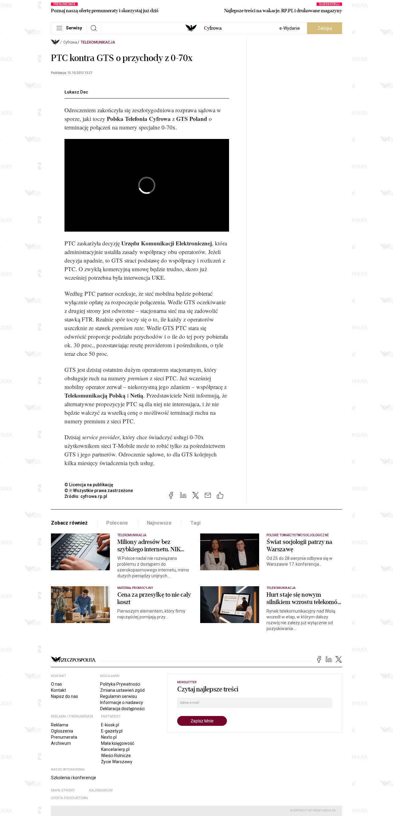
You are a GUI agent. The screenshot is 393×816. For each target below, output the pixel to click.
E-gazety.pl (112, 731)
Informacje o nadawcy (121, 702)
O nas (56, 684)
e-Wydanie (289, 28)
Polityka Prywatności (120, 684)
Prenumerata (64, 737)
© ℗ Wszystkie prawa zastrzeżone (98, 490)
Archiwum (61, 743)
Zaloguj (324, 28)
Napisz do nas (64, 696)
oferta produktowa (69, 798)
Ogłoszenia (62, 731)
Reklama (59, 724)
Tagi (195, 523)
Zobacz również (69, 523)
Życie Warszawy (116, 761)
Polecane (117, 523)
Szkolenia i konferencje (73, 777)
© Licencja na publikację (89, 484)
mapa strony (63, 790)
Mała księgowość (117, 743)
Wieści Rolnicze (116, 755)
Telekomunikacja (98, 42)
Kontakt (58, 690)
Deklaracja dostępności (122, 708)
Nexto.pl (109, 737)
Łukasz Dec (76, 92)
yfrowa (213, 28)
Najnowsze (159, 523)
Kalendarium (101, 790)
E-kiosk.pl (110, 724)
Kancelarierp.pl (115, 749)
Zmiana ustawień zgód (122, 690)
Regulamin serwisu (118, 696)
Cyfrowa (70, 42)
